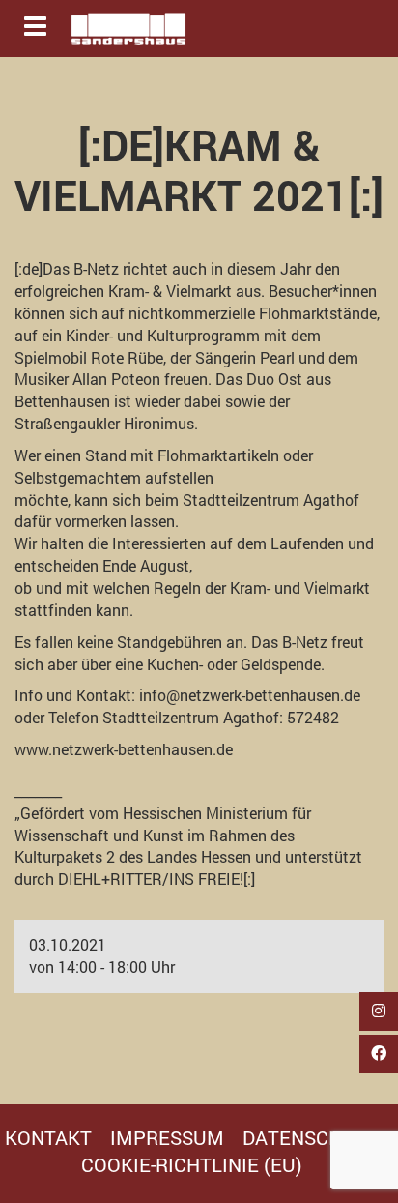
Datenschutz (310, 1137)
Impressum (167, 1137)
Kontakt (48, 1137)
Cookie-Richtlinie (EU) (191, 1164)
